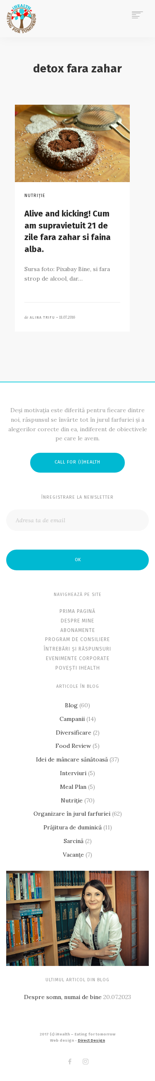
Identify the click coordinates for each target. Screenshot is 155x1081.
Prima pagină (77, 611)
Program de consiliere (77, 639)
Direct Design (91, 1040)
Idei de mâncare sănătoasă (72, 759)
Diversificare (73, 732)
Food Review (73, 745)
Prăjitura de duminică (72, 827)
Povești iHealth (77, 668)
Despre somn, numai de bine (63, 997)
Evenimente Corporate (78, 658)
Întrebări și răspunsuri (77, 649)
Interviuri (73, 773)
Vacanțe (73, 854)
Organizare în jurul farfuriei (71, 813)
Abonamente (77, 630)
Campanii (72, 719)
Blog (71, 705)
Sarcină (73, 841)
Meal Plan (73, 786)
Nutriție (72, 800)
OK (78, 559)
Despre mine (77, 621)
